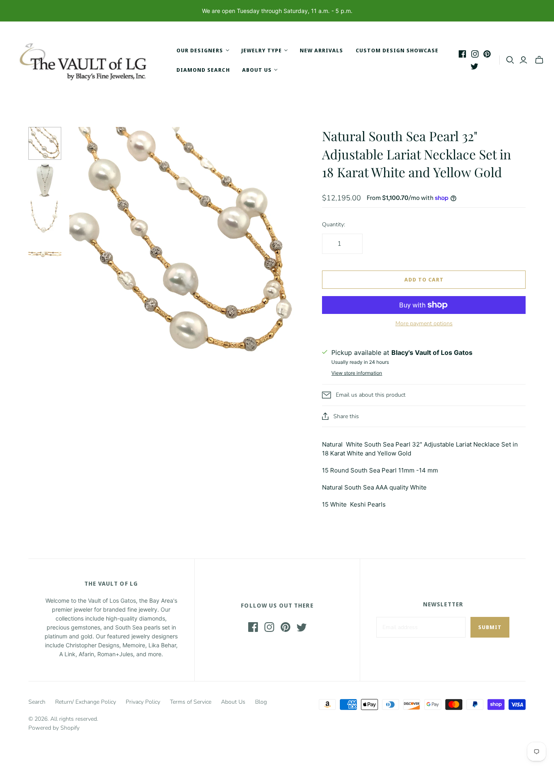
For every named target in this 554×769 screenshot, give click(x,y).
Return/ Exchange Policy (85, 702)
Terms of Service (190, 702)
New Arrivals (321, 50)
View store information (356, 373)
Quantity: (333, 224)
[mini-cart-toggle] (539, 60)
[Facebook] (462, 54)
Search (36, 702)
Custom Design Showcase (397, 50)
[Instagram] (475, 54)
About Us (233, 702)
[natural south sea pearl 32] (44, 143)
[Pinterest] (487, 54)
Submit (490, 627)
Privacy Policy (143, 702)
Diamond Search (203, 69)
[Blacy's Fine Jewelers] (87, 60)
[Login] (523, 60)
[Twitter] (474, 66)
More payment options (424, 323)
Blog (261, 702)
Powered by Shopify (53, 728)
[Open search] (510, 60)
